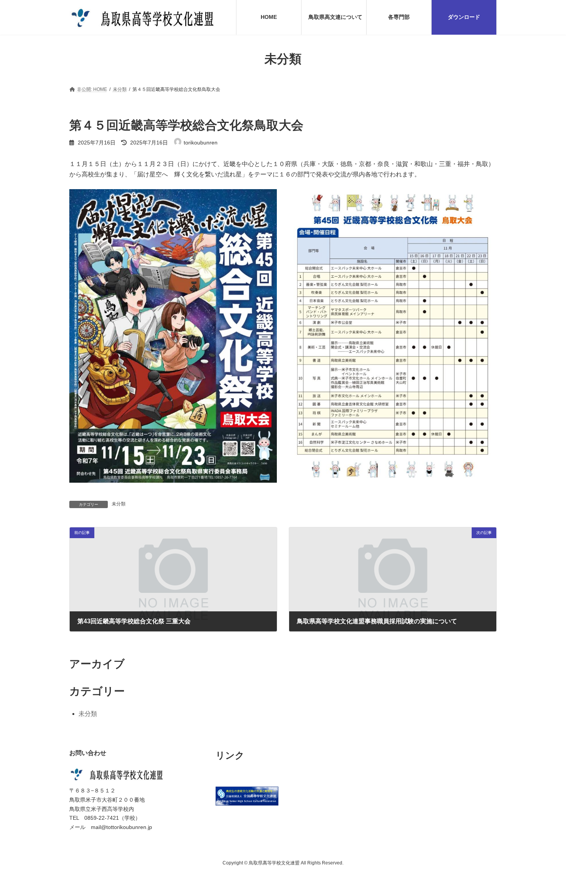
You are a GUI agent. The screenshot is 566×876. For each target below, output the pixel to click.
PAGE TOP (545, 842)
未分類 (119, 504)
